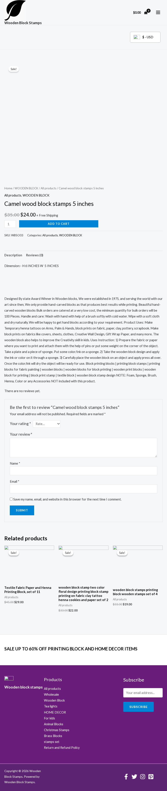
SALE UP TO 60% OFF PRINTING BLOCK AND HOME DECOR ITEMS (70, 648)
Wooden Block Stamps (23, 23)
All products (48, 188)
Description (13, 255)
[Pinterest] (151, 776)
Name (15, 463)
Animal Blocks (53, 724)
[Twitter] (134, 776)
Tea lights (50, 706)
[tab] (13, 255)
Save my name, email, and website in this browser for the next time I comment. (67, 499)
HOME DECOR (55, 712)
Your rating (20, 423)
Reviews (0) (34, 255)
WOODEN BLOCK (26, 188)
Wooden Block (54, 700)
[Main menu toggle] (158, 12)
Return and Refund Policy (62, 747)
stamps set (51, 742)
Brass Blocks (53, 736)
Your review (21, 434)
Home (8, 188)
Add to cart (59, 223)
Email (14, 481)
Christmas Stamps (56, 730)
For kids (49, 718)
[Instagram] (142, 776)
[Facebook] (126, 776)
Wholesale (51, 694)
